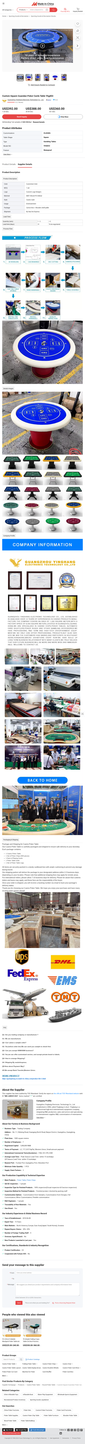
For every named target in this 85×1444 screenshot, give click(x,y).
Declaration (65, 1438)
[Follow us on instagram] (75, 1430)
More (4, 1425)
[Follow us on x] (72, 1430)
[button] (3, 3)
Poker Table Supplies (11, 1415)
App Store (7, 1430)
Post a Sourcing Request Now (63, 1303)
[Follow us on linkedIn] (61, 1433)
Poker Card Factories (64, 1410)
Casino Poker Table (8, 1364)
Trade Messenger (37, 1430)
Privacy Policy (76, 1438)
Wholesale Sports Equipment (67, 1394)
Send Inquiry (22, 117)
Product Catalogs (33, 1359)
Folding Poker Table (29, 1364)
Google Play (21, 1430)
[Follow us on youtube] (78, 1430)
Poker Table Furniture (51, 1415)
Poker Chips (31, 1180)
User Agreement (54, 1438)
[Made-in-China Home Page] (42, 4)
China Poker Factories (11, 1410)
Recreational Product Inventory (14, 1400)
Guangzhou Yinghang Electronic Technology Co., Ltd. (26, 100)
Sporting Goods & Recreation (19, 16)
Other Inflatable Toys (11, 1394)
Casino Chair (67, 1364)
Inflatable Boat (28, 1394)
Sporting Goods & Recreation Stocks (43, 16)
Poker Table (21, 1180)
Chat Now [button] (64, 117)
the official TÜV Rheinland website (66, 1093)
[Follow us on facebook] (68, 1430)
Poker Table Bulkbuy (28, 1421)
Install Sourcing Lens (13, 1433)
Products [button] (22, 10)
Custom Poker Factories (44, 1410)
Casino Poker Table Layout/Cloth (12, 1368)
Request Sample (39, 122)
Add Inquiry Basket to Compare (43, 85)
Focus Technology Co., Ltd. (27, 1438)
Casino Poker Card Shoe (71, 1368)
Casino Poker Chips (49, 1364)
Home (4, 16)
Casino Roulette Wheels (50, 1368)
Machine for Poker (28, 1372)
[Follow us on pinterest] (81, 1430)
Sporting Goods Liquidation (39, 1400)
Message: (11, 1284)
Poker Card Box (68, 1372)
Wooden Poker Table (70, 1415)
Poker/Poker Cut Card (9, 1372)
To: (13, 1279)
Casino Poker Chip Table (31, 1415)
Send (19, 1303)
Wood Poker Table (10, 1421)
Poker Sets (27, 1410)
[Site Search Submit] (53, 10)
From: (12, 1273)
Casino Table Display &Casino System (35, 1368)
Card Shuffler (46, 1372)
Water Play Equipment (45, 1394)
